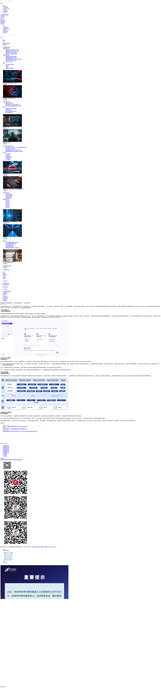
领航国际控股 (6, 445)
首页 (4, 26)
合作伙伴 (5, 30)
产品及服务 (5, 27)
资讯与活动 (3, 21)
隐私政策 (7, 459)
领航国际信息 (6, 446)
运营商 (4, 277)
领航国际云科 (6, 450)
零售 (4, 275)
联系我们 (3, 22)
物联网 (4, 44)
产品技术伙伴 (6, 283)
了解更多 (5, 84)
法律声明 (11, 459)
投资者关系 (5, 31)
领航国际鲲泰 (6, 449)
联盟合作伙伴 (6, 284)
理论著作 (3, 16)
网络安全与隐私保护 (17, 459)
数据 (4, 40)
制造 (4, 278)
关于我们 (5, 32)
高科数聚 (5, 454)
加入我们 (3, 23)
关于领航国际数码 (5, 14)
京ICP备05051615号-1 (36, 546)
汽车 (4, 271)
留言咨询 (5, 562)
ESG (1, 18)
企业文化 (3, 17)
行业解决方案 (6, 28)
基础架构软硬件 (6, 43)
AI (3, 39)
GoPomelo (5, 456)
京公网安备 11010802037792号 (49, 546)
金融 (4, 273)
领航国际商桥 (6, 452)
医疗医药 (5, 274)
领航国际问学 (6, 448)
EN (2, 3)
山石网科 (5, 453)
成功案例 (3, 19)
